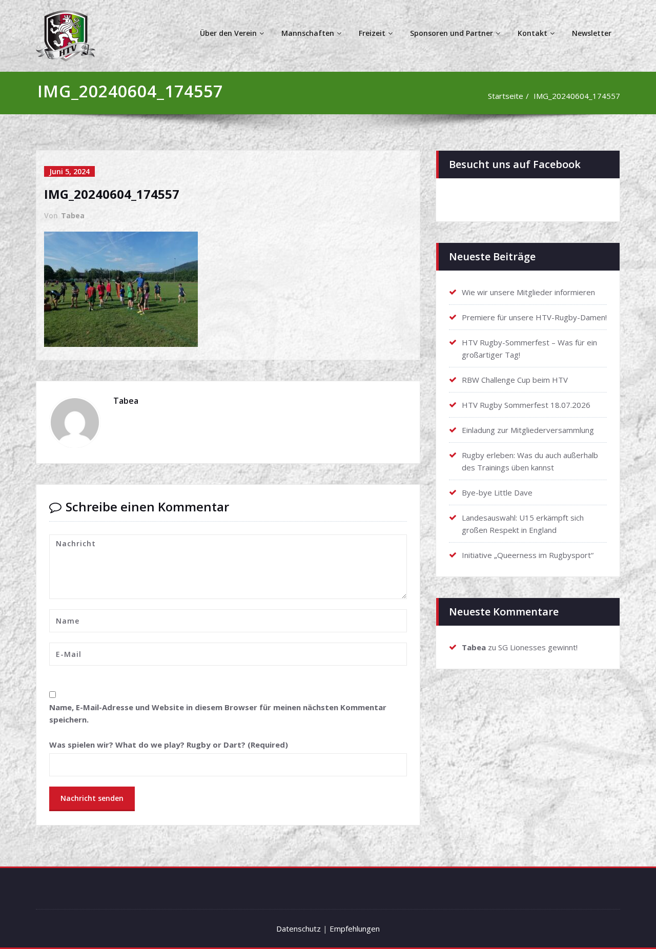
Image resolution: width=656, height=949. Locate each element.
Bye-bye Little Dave (497, 492)
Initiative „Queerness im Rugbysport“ (527, 555)
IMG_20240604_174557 (577, 96)
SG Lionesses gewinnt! (538, 647)
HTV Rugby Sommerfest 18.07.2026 (526, 405)
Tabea (73, 215)
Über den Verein (228, 33)
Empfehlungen (355, 928)
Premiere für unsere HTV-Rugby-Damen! (534, 317)
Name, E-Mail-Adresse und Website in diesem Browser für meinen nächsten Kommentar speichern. (217, 713)
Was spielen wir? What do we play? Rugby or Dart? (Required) (168, 744)
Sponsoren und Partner (451, 33)
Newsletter (591, 33)
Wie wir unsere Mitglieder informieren (528, 292)
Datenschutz (298, 928)
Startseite (505, 96)
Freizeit (372, 33)
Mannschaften (307, 33)
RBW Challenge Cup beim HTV (515, 380)
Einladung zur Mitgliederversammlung (528, 430)
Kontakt (532, 33)
